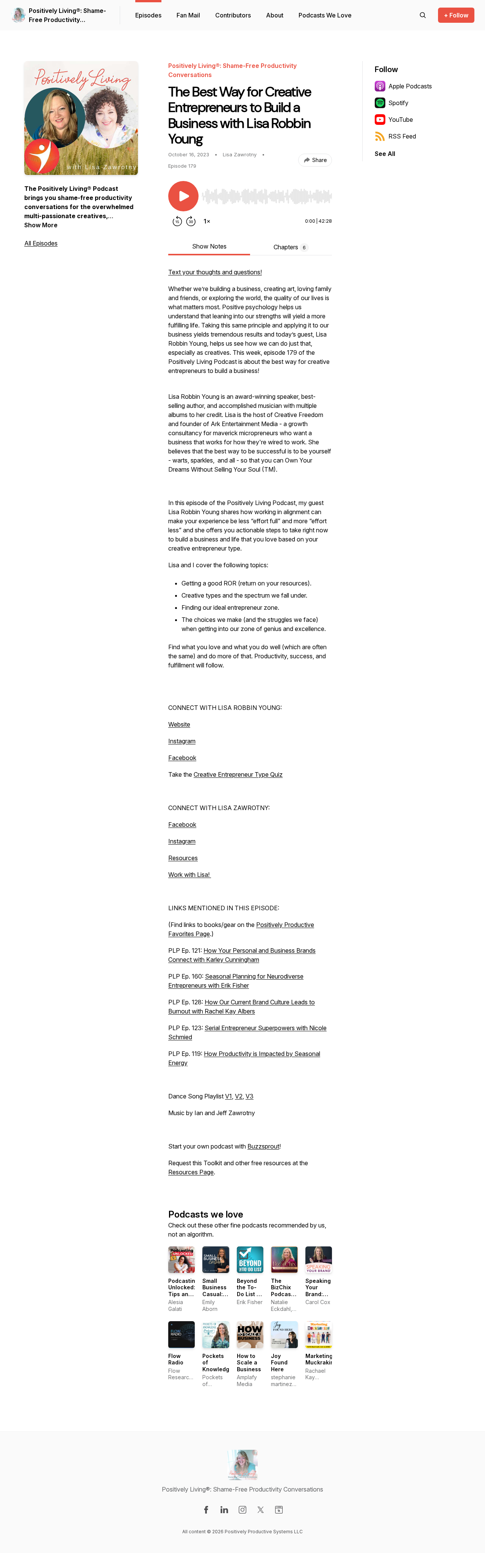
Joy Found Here (279, 1362)
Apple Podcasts (410, 86)
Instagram (182, 741)
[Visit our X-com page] (260, 1510)
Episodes (148, 15)
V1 (228, 1096)
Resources (183, 858)
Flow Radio (175, 1359)
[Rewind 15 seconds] (177, 221)
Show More (41, 225)
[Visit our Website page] (279, 1510)
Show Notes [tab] (209, 246)
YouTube (400, 119)
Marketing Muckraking (321, 1359)
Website (179, 724)
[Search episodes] (423, 15)
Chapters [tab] (290, 247)
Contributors (233, 15)
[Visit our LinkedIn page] (224, 1510)
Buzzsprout (263, 1146)
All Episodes (41, 243)
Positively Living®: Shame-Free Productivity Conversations (67, 15)
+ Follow (456, 15)
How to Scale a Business (249, 1362)
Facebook (182, 758)
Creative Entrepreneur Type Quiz (238, 774)
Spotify (398, 103)
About (274, 15)
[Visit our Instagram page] (242, 1510)
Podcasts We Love (325, 15)
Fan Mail (188, 15)
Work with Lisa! (189, 874)
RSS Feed (402, 136)
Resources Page (191, 1172)
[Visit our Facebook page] (206, 1510)
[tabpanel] (250, 725)
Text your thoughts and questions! (215, 272)
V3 (249, 1096)
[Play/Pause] (183, 196)
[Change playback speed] (206, 221)
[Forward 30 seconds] (191, 221)
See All (385, 153)
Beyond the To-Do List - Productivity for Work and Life (253, 1297)
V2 (238, 1096)
